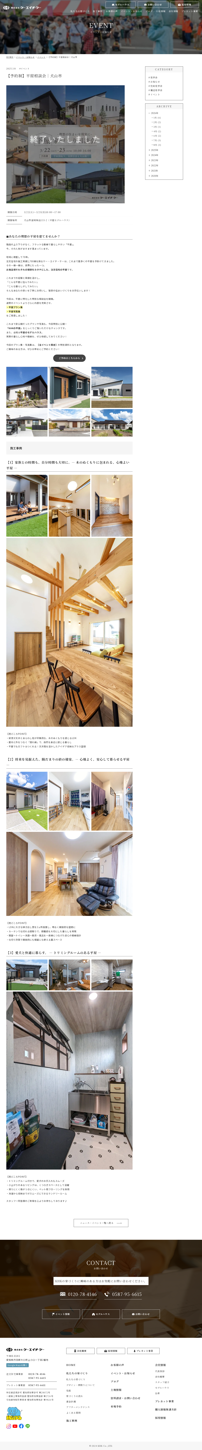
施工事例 (98, 11)
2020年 (154, 175)
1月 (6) (157, 117)
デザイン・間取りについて (80, 1385)
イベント (155, 94)
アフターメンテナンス (78, 1407)
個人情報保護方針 (166, 1409)
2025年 (154, 150)
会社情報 (173, 11)
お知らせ (155, 81)
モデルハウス (162, 1387)
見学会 (154, 77)
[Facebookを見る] (21, 1426)
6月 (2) (157, 135)
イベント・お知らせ (132, 11)
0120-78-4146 (36, 1374)
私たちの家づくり (80, 11)
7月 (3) (157, 140)
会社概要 (160, 1376)
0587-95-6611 (36, 1385)
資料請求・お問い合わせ (125, 1398)
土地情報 (161, 11)
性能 (68, 1390)
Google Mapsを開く (17, 1365)
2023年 (154, 160)
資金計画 (71, 1401)
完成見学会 (156, 85)
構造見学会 (156, 90)
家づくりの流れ (74, 1396)
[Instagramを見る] (8, 1426)
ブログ (149, 11)
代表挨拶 (160, 1371)
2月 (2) (157, 122)
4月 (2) (157, 131)
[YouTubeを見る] (15, 1426)
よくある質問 (73, 1412)
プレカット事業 (189, 11)
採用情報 (160, 1418)
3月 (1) (157, 126)
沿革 (157, 1393)
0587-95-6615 (37, 1377)
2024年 (154, 155)
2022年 (154, 165)
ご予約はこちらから (69, 358)
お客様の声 (112, 11)
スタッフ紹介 (162, 1382)
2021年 (154, 170)
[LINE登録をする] (27, 1426)
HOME (70, 1365)
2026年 (154, 113)
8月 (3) (157, 144)
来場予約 (116, 1406)
